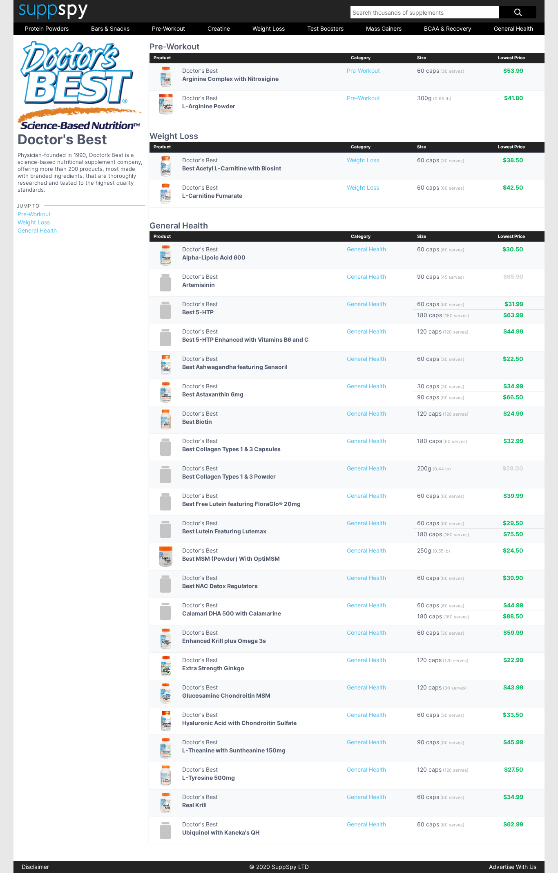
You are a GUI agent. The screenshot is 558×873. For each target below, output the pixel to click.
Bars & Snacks (110, 28)
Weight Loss (268, 28)
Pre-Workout (168, 28)
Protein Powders (47, 28)
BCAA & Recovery (447, 28)
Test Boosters (325, 28)
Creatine (219, 28)
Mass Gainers (384, 28)
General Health (513, 28)
